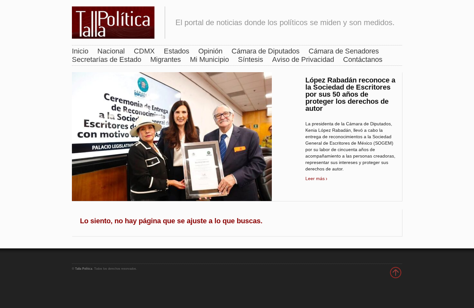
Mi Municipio (209, 59)
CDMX (144, 51)
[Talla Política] (113, 21)
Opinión (210, 51)
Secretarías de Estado (106, 59)
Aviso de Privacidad (303, 59)
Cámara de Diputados (266, 51)
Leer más (315, 178)
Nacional (111, 51)
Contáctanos (362, 59)
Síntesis (250, 59)
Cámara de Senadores (344, 51)
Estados (176, 51)
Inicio (80, 51)
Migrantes (165, 59)
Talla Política (83, 268)
